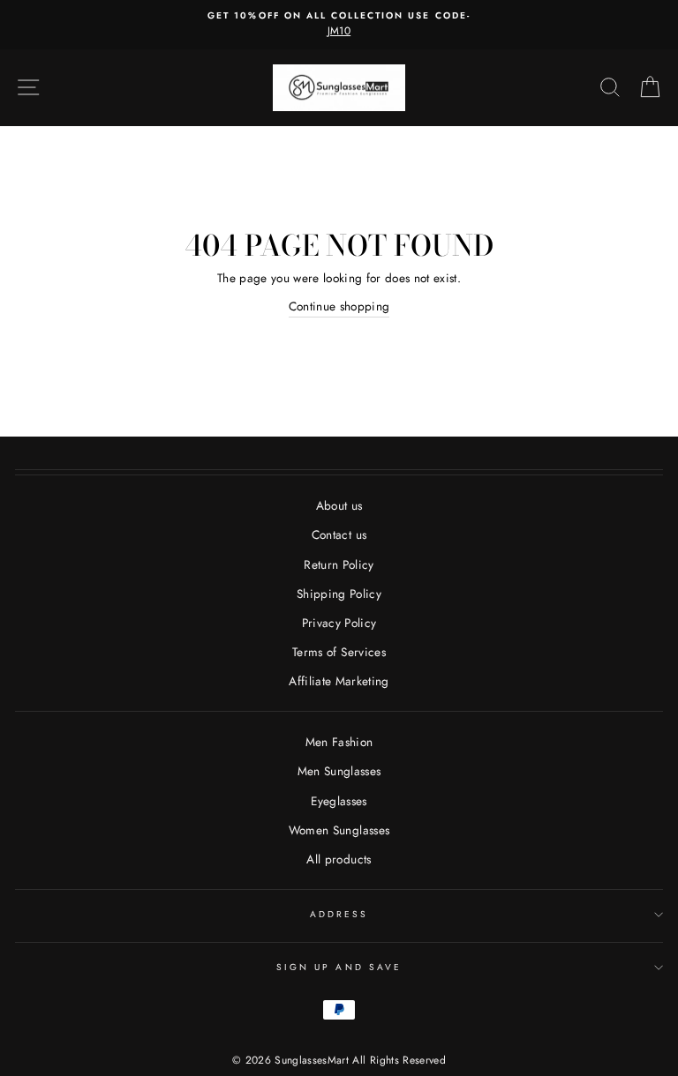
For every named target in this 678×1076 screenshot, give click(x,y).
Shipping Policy (339, 593)
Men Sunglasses (339, 771)
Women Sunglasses (339, 830)
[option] (339, 25)
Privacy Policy (339, 622)
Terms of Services (339, 652)
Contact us (339, 534)
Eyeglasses (338, 801)
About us (339, 505)
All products (338, 859)
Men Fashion (339, 742)
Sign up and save (339, 967)
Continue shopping (339, 306)
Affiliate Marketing (338, 681)
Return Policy (338, 564)
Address (339, 914)
